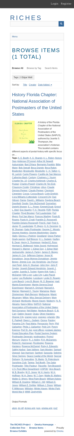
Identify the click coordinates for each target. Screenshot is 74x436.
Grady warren (18, 239)
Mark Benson (31, 294)
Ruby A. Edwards (49, 346)
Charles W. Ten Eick (45, 184)
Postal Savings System (46, 333)
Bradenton (17, 171)
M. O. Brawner (47, 281)
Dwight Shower (19, 206)
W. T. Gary (38, 375)
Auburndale (18, 164)
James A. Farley (33, 252)
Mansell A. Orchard (34, 288)
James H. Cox (19, 255)
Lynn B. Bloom (32, 281)
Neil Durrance (19, 310)
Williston (29, 388)
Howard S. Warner (21, 249)
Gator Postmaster (32, 229)
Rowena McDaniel (31, 346)
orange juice (31, 317)
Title (25, 85)
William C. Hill (38, 382)
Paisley (51, 320)
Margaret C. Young (29, 291)
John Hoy (44, 265)
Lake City (37, 275)
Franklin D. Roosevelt (46, 219)
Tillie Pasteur (30, 366)
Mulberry (51, 301)
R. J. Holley (34, 340)
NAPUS (37, 304)
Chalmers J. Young (46, 177)
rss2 (55, 408)
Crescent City (44, 197)
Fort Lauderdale (43, 213)
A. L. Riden (48, 158)
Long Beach (18, 281)
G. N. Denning (51, 226)
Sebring (57, 353)
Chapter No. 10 (19, 180)
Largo (15, 278)
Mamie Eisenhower (21, 284)
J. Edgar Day (37, 249)
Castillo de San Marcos (49, 174)
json (38, 408)
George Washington (39, 232)
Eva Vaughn (26, 210)
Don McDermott (37, 203)
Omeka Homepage (44, 424)
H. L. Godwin (45, 239)
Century (32, 177)
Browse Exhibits (18, 431)
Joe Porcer (52, 262)
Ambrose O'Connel (26, 161)
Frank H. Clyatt (27, 219)
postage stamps (53, 330)
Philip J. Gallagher (32, 327)
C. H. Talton (51, 171)
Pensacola (42, 323)
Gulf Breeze (32, 239)
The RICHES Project (20, 424)
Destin (25, 203)
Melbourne (44, 294)
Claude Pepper (36, 190)
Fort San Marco (26, 216)
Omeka (59, 431)
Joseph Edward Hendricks (33, 268)
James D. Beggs (50, 252)
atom (14, 408)
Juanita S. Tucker (28, 271)
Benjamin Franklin (46, 164)
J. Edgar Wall (51, 249)
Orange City (18, 317)
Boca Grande (37, 167)
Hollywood (52, 245)
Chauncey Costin (20, 187)
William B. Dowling (21, 382)
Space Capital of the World (40, 356)
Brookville (40, 171)
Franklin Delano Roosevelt (25, 223)
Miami (53, 294)
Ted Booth (40, 362)
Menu (15, 36)
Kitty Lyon (27, 275)
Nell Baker (32, 310)
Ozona (43, 320)
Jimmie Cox (25, 262)
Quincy (24, 340)
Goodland (42, 236)
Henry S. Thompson (30, 242)
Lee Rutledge (25, 278)
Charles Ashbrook (36, 180)
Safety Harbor (19, 349)
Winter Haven (40, 388)
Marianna (44, 291)
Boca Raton (50, 167)
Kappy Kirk (43, 271)
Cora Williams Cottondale (24, 197)
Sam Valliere (33, 349)
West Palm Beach (37, 379)
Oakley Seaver (24, 314)
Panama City (18, 323)
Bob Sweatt (24, 167)
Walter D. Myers (19, 379)
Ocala (36, 314)
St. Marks (39, 359)
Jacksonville (18, 252)
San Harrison (27, 353)
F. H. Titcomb (39, 210)
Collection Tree (17, 428)
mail (57, 281)
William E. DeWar (27, 385)
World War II (18, 392)
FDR (48, 210)
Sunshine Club (19, 362)
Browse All (17, 68)
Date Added (44, 85)
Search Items (51, 68)
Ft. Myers (38, 226)
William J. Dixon (45, 385)
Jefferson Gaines (35, 255)
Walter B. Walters (52, 375)
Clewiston (17, 193)
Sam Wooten (46, 349)
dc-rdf (21, 408)
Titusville (42, 366)
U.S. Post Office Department (25, 369)
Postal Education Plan (23, 333)
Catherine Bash (19, 177)
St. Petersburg (52, 359)
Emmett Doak (46, 206)
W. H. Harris (44, 372)
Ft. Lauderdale (26, 226)
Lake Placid (49, 275)
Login (54, 3)
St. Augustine (27, 359)
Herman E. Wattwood (22, 245)
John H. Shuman (31, 265)
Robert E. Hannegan (22, 343)
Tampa (31, 362)
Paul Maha (31, 323)
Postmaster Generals (22, 336)
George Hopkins (20, 232)
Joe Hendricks (39, 262)
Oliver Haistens (47, 314)
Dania (23, 200)
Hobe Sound (40, 245)
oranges (42, 317)
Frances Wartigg (43, 216)
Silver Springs (19, 356)
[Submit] (61, 24)
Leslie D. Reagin (52, 278)
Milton (26, 297)
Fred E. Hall (45, 223)
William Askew (54, 379)
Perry (51, 323)
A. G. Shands (36, 158)
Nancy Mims (27, 304)
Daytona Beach (52, 200)
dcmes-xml (30, 408)
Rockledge (38, 343)
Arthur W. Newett (45, 161)
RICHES (26, 17)
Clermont (49, 190)
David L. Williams (35, 200)
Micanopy (17, 297)
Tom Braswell (54, 366)
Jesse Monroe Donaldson (36, 258)
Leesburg (38, 278)
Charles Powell (27, 184)
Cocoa (26, 193)
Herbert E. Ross (49, 242)
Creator (32, 85)
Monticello (26, 301)
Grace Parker (54, 236)
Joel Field (17, 265)
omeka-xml (46, 408)
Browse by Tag (34, 68)
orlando (51, 317)
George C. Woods (51, 229)
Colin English (51, 193)
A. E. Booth (23, 158)
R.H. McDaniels (48, 340)
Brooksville (28, 171)
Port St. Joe (26, 330)
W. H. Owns (27, 375)
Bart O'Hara (30, 164)
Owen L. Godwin (31, 320)
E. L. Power (33, 206)
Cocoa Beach (37, 193)
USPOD (44, 369)
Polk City (46, 327)
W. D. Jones (31, 372)
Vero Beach (54, 369)
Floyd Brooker (28, 213)
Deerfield (16, 203)
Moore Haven (38, 301)
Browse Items (36, 428)
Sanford (39, 353)
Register (66, 3)
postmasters (39, 336)
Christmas (35, 187)
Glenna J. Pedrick (27, 236)
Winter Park (54, 388)
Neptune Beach (45, 310)
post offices (38, 330)
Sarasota (48, 353)
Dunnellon (51, 203)
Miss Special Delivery (40, 297)
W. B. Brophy (18, 372)
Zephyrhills (36, 392)
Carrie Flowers (30, 174)
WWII (27, 392)
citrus (43, 187)
